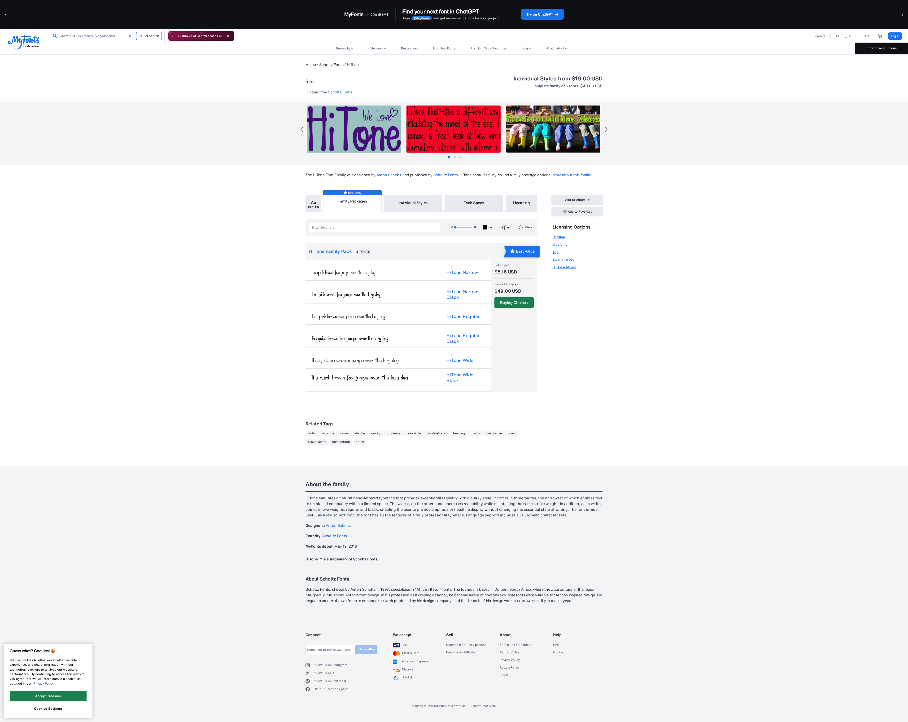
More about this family (571, 175)
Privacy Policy (510, 660)
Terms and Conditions (516, 645)
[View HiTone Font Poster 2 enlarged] (453, 129)
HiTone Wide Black (459, 377)
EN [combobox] (863, 36)
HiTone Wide (459, 360)
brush (360, 442)
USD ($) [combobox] (841, 36)
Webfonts (560, 244)
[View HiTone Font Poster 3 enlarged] (553, 129)
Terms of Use (509, 652)
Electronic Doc (563, 259)
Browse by (343, 48)
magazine (327, 433)
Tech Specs (474, 203)
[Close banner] (228, 36)
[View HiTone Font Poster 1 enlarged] (354, 129)
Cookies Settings (48, 708)
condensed (394, 433)
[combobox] (106, 36)
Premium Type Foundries (488, 48)
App (556, 252)
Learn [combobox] (817, 36)
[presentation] (301, 129)
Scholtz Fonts (331, 64)
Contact (559, 652)
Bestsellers (409, 48)
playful (476, 433)
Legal (504, 675)
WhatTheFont (555, 48)
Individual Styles (413, 203)
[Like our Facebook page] (309, 689)
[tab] (449, 157)
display (360, 433)
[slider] (463, 227)
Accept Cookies (48, 696)
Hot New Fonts (444, 48)
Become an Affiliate (460, 652)
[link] (54, 36)
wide (311, 433)
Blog (525, 48)
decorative (494, 433)
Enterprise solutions (881, 48)
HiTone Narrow (462, 272)
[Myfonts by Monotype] (23, 42)
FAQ (556, 645)
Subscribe (366, 649)
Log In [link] (895, 36)
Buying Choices (514, 302)
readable (414, 433)
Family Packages (352, 201)
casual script (317, 442)
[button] (6, 14)
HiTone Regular (463, 316)
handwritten (341, 442)
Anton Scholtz (389, 175)
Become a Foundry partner (466, 645)
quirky (375, 433)
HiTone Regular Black (463, 338)
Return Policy (509, 667)
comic (512, 433)
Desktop (559, 237)
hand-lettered (437, 433)
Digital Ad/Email (564, 267)
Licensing (521, 203)
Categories (375, 48)
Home (311, 64)
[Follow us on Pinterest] (309, 681)
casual (344, 433)
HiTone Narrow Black (462, 294)
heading (459, 433)
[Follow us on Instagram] (309, 665)
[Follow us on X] (309, 673)
